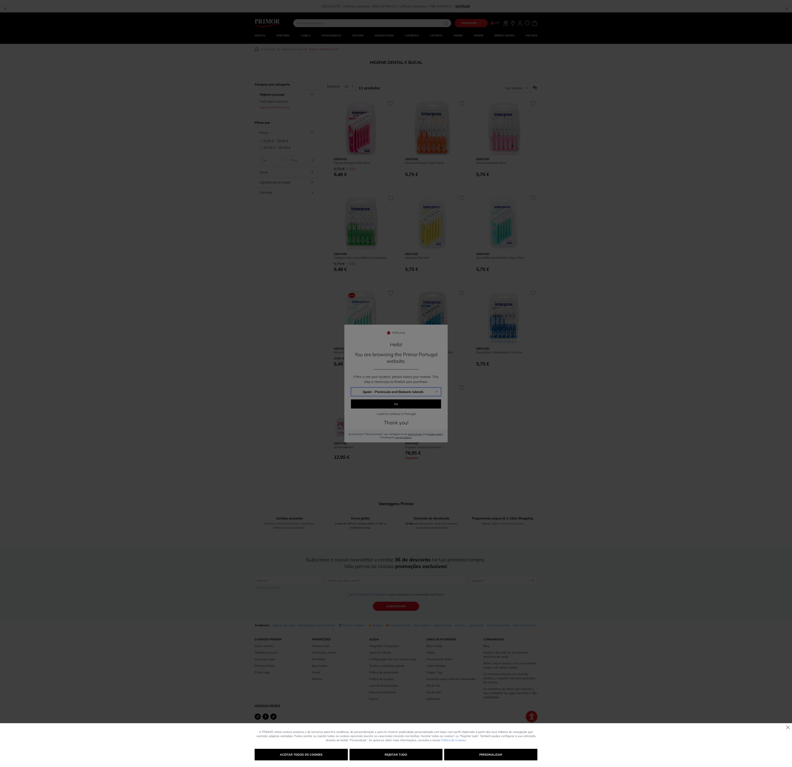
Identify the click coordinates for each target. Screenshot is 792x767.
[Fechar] (787, 727)
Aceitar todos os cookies (301, 754)
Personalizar (490, 754)
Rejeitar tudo (396, 754)
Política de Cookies (453, 740)
